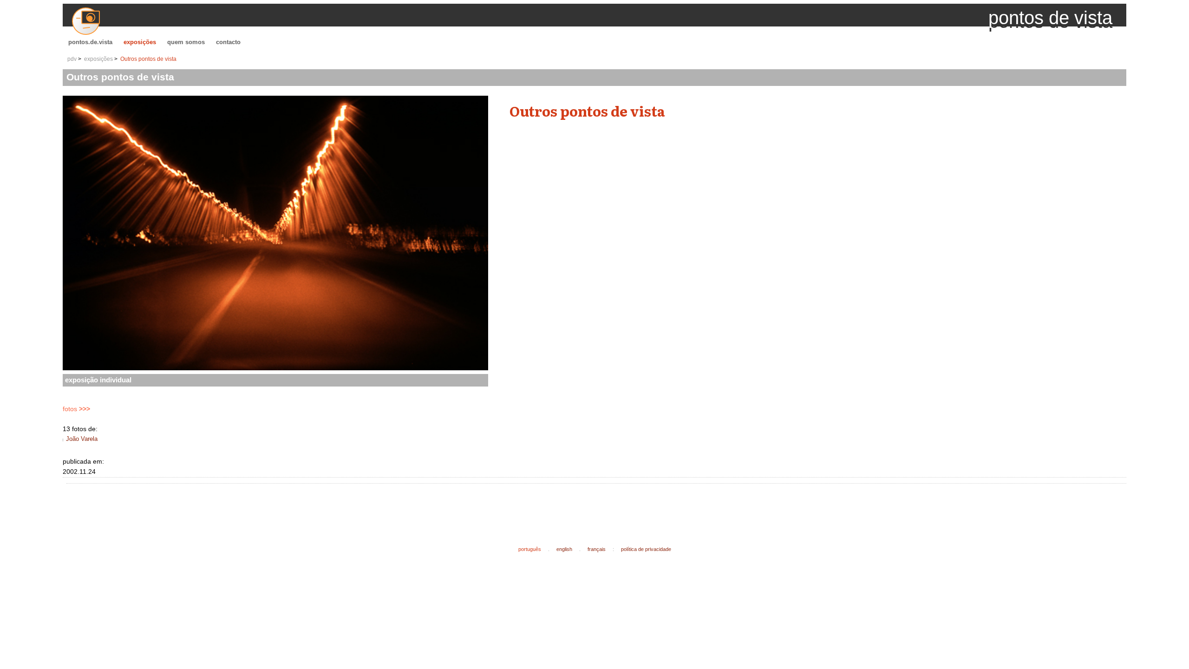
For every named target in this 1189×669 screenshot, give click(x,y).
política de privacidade (646, 549)
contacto (228, 42)
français (597, 549)
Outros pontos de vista (148, 59)
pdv (72, 59)
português (529, 549)
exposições (140, 42)
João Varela (82, 438)
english (564, 549)
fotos (76, 409)
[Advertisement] (239, 507)
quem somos (186, 42)
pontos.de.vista (90, 42)
